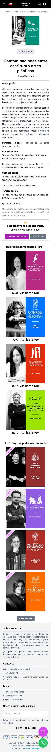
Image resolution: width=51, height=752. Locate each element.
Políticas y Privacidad (12, 696)
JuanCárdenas (25, 76)
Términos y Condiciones (13, 692)
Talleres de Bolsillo (25, 4)
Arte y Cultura (25, 51)
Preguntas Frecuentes (13, 699)
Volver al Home (25, 618)
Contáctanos (38, 236)
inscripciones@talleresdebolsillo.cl (18, 669)
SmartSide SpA (32, 748)
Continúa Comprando (17, 236)
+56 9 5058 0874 (10, 673)
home (7, 12)
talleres (17, 12)
